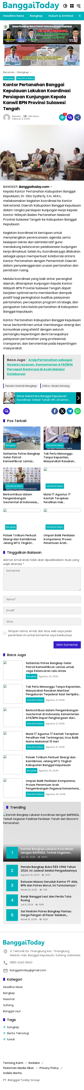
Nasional (8, 999)
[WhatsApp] (77, 411)
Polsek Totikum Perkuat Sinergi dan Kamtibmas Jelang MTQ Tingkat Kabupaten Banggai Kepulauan (19, 539)
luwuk (11, 1039)
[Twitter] (62, 411)
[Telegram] (70, 411)
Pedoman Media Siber (18, 1068)
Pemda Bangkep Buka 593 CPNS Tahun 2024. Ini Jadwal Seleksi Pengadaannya (49, 869)
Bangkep (9, 78)
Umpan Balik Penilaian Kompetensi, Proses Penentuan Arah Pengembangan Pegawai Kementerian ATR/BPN (61, 539)
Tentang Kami (13, 1063)
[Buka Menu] (72, 6)
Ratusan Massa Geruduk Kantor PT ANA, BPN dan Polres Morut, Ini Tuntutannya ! (49, 884)
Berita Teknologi (18, 1033)
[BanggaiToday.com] (31, 6)
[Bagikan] (77, 117)
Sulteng (8, 1005)
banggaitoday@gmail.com (28, 970)
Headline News (25, 78)
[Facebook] (54, 411)
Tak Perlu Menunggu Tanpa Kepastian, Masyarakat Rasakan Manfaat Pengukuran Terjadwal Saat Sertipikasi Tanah (62, 457)
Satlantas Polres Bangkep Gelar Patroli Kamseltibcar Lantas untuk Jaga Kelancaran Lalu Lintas (21, 457)
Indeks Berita (12, 1073)
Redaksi (16, 116)
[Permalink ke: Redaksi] (7, 117)
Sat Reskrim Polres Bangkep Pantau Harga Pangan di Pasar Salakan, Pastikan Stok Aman (46, 913)
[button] (65, 6)
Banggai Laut (12, 1011)
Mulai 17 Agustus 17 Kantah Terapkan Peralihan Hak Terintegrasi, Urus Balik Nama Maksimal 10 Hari (60, 498)
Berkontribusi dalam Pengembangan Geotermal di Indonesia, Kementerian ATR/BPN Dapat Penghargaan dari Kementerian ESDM (21, 498)
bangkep (13, 1027)
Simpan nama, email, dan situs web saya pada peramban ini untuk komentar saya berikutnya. (40, 633)
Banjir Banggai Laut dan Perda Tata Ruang (46, 898)
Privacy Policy (49, 1068)
